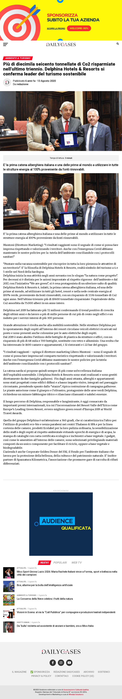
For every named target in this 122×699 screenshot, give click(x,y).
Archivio (89, 672)
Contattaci (61, 676)
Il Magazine (19, 672)
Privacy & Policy (41, 676)
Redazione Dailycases (67, 672)
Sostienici (104, 672)
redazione (22, 84)
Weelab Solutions (76, 694)
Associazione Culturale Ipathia (76, 690)
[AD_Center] (61, 39)
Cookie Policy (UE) (83, 676)
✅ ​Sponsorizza (40, 672)
